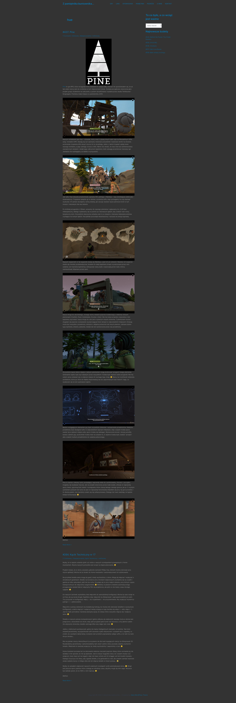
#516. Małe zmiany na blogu (155, 52)
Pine (64, 87)
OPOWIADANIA (128, 4)
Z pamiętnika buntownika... (78, 3)
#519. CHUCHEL (151, 42)
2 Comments (67, 558)
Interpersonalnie (85, 36)
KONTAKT (168, 4)
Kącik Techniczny (91, 558)
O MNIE (159, 4)
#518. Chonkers (151, 46)
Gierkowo (75, 36)
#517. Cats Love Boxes (153, 49)
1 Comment (67, 36)
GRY (111, 4)
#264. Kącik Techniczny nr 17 (79, 554)
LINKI (118, 4)
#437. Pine (69, 32)
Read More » (67, 545)
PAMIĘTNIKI (140, 4)
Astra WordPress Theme (139, 695)
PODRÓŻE (150, 4)
